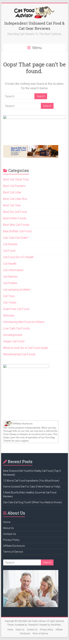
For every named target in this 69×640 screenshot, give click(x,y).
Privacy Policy (11, 539)
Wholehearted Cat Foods (19, 354)
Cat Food (9, 250)
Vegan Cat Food (13, 341)
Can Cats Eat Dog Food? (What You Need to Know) (32, 502)
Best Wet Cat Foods (16, 225)
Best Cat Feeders (14, 186)
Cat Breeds (10, 244)
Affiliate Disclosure (14, 545)
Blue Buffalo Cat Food (17, 231)
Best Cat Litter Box (15, 199)
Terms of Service (13, 551)
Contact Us (9, 533)
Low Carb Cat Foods (16, 328)
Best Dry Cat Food (15, 212)
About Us (8, 528)
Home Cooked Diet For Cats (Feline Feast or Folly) (31, 486)
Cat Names (10, 276)
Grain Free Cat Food (16, 309)
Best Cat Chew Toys (16, 179)
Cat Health (9, 263)
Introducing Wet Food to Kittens (23, 322)
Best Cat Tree (12, 205)
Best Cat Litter (12, 192)
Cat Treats (9, 302)
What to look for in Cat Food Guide (25, 348)
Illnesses (8, 315)
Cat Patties (10, 283)
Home (6, 522)
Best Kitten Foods (14, 218)
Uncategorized (12, 335)
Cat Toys (9, 296)
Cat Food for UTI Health (18, 257)
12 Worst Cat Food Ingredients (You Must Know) (31, 480)
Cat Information (13, 270)
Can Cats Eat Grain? (16, 237)
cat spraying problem (17, 289)
